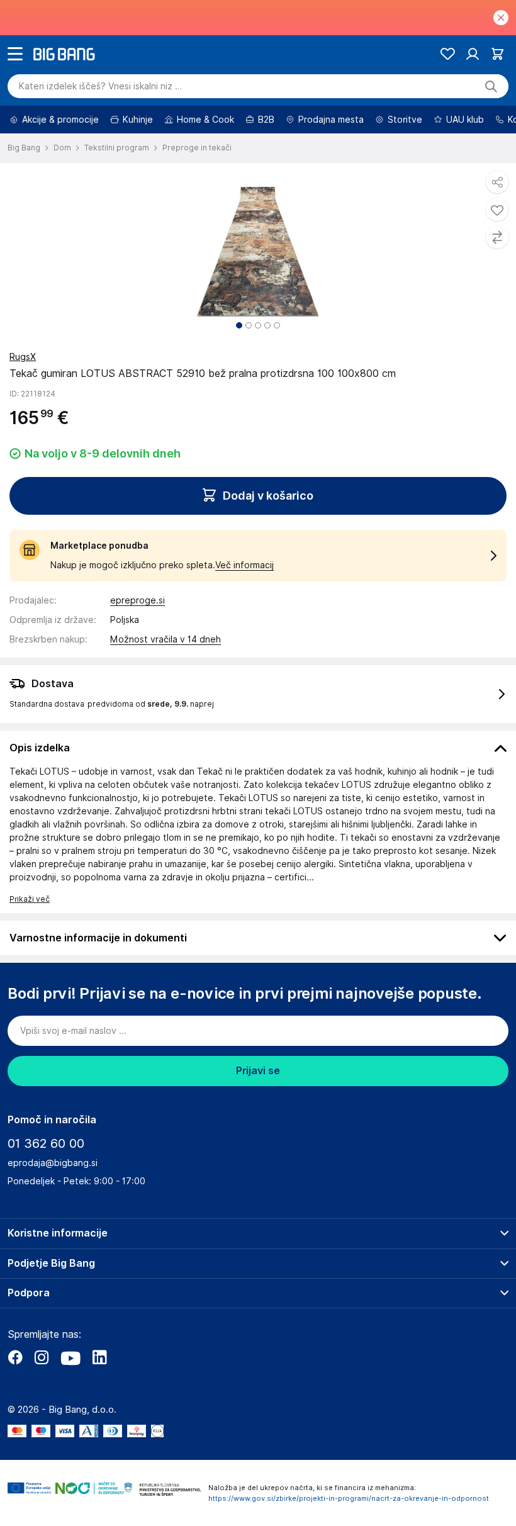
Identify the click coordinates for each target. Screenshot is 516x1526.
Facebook (15, 1357)
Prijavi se (258, 1071)
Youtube (70, 1357)
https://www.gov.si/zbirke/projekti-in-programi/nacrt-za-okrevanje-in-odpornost (348, 1498)
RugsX (22, 357)
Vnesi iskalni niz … (100, 86)
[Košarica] (497, 54)
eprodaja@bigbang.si (53, 1163)
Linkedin (99, 1357)
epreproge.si (137, 600)
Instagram (41, 1357)
